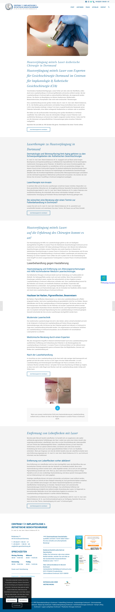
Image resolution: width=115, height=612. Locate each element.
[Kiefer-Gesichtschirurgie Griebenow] (22, 7)
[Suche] (109, 7)
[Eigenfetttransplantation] (113, 306)
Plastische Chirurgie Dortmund (71, 607)
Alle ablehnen (23, 600)
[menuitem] (72, 7)
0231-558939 (64, 573)
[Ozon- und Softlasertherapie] (1, 306)
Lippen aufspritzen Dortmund (51, 607)
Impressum (15, 576)
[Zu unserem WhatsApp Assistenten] (108, 283)
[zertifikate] (88, 563)
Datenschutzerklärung (27, 576)
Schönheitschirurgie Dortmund (83, 605)
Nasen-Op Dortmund (44, 605)
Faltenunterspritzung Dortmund (62, 605)
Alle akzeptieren (11, 600)
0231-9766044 (47, 571)
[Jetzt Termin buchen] (104, 280)
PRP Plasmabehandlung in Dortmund (45, 602)
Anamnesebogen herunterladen (57, 536)
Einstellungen (17, 605)
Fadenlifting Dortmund (65, 602)
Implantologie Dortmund (82, 602)
